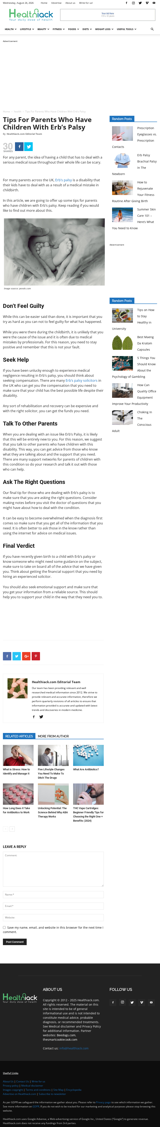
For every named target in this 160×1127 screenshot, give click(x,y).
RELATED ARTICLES (19, 736)
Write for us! (86, 2)
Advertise (56, 2)
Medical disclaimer (32, 1085)
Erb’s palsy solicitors (82, 380)
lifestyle (25, 29)
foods (72, 29)
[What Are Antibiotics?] (88, 755)
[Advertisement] (80, 72)
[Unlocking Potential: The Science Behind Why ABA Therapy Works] (53, 794)
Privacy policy (11, 1085)
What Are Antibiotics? (86, 769)
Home (44, 2)
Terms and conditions (38, 1090)
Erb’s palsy (63, 180)
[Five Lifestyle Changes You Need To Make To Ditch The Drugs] (53, 755)
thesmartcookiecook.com (60, 1039)
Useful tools (125, 29)
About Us (8, 1081)
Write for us (38, 1081)
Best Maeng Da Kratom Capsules (145, 343)
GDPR (35, 1106)
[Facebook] (126, 3)
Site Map (58, 1090)
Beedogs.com (66, 1035)
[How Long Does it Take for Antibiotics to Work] (18, 794)
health (9, 29)
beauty (42, 29)
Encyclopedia (73, 1090)
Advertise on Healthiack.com (19, 1094)
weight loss (102, 29)
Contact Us (22, 1081)
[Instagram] (133, 3)
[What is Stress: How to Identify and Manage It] (18, 755)
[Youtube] (154, 3)
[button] (152, 29)
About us (70, 2)
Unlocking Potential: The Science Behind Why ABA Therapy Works (53, 812)
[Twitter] (140, 3)
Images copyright (13, 1090)
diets (85, 29)
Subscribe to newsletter (52, 1094)
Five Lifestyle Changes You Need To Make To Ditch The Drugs (51, 773)
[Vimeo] (147, 3)
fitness (57, 29)
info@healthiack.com (74, 1048)
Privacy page (103, 1102)
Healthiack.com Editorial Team (24, 133)
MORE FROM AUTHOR (53, 736)
